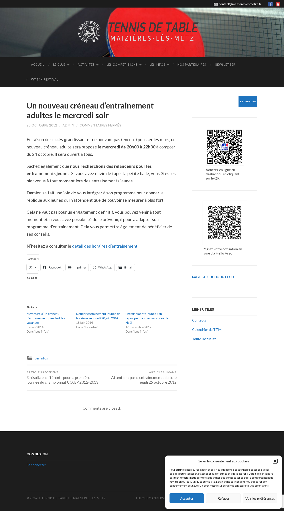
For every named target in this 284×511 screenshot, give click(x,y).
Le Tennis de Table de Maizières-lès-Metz (71, 498)
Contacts (199, 320)
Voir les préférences (260, 498)
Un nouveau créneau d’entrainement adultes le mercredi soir (90, 110)
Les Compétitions (122, 64)
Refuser (223, 498)
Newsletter (225, 64)
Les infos (157, 64)
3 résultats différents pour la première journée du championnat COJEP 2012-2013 (63, 378)
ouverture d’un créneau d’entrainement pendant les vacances (46, 318)
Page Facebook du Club (213, 277)
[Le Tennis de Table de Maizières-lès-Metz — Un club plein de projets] (142, 32)
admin (68, 125)
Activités (86, 64)
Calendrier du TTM (207, 329)
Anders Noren (163, 498)
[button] (275, 461)
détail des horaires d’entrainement (105, 246)
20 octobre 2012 (42, 125)
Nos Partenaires (192, 64)
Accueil (37, 64)
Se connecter (36, 465)
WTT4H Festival (44, 79)
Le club (59, 64)
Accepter (186, 498)
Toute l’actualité (204, 339)
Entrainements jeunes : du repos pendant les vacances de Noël (147, 318)
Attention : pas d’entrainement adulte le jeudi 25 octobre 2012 (144, 378)
